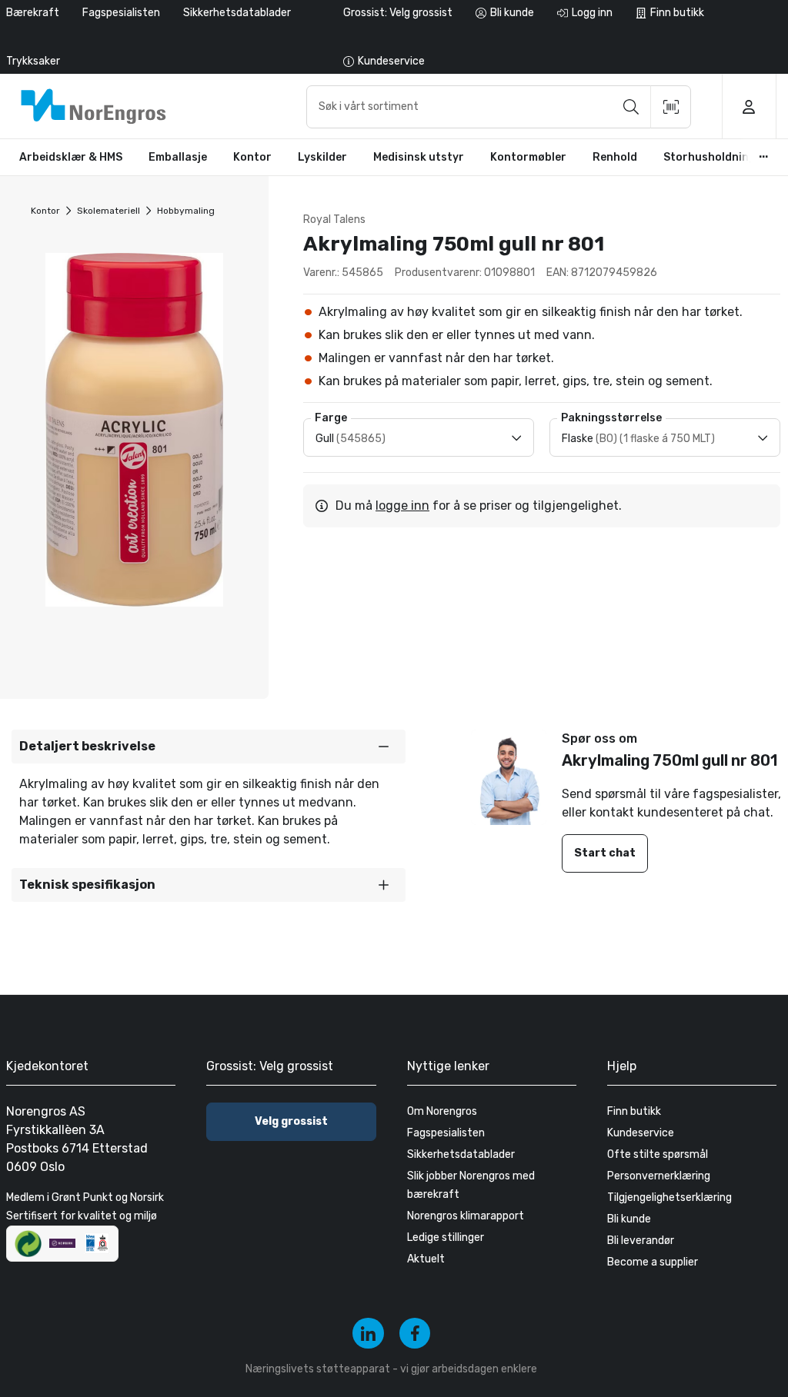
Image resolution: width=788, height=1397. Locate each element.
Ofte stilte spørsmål (657, 1154)
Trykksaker (33, 61)
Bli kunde (629, 1219)
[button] (209, 746)
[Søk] (631, 106)
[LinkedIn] (368, 1333)
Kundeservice (640, 1132)
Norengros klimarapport (465, 1215)
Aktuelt (426, 1259)
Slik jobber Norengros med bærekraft (471, 1185)
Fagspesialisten (121, 12)
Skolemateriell (108, 210)
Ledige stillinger (445, 1237)
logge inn (402, 505)
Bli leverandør (640, 1240)
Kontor (45, 210)
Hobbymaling (186, 210)
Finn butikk (634, 1111)
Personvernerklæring (658, 1175)
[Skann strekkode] (671, 106)
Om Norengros (442, 1111)
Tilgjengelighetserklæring (669, 1197)
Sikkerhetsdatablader (237, 12)
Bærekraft (32, 12)
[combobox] (498, 106)
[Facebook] (415, 1333)
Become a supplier (652, 1262)
